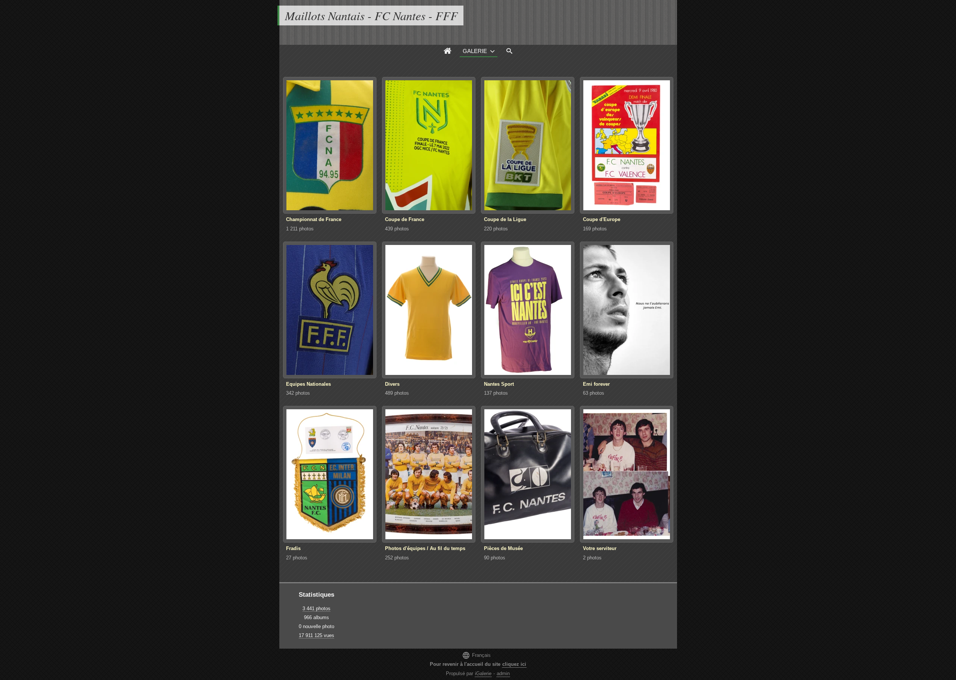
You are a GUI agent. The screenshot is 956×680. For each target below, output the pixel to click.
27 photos (296, 558)
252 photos (397, 558)
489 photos (397, 393)
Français (476, 655)
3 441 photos (316, 608)
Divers (392, 384)
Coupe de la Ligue (505, 219)
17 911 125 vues (316, 635)
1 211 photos (300, 229)
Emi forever (596, 384)
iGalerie (483, 673)
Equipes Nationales (308, 384)
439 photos (397, 229)
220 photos (496, 229)
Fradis (293, 548)
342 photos (298, 393)
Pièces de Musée (503, 548)
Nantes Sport (499, 384)
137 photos (496, 393)
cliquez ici (514, 664)
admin (503, 673)
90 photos (494, 558)
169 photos (595, 229)
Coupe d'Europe (601, 219)
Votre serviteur (600, 548)
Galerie (475, 51)
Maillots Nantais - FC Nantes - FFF (371, 15)
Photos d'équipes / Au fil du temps (425, 548)
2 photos (592, 558)
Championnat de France (313, 219)
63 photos (593, 393)
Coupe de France (404, 219)
